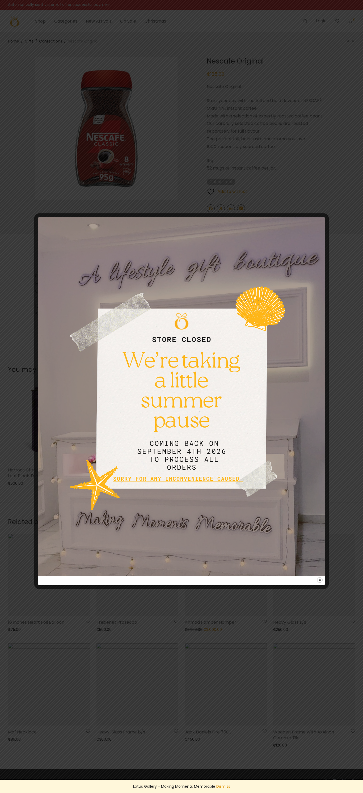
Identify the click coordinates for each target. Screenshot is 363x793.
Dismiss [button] (223, 786)
